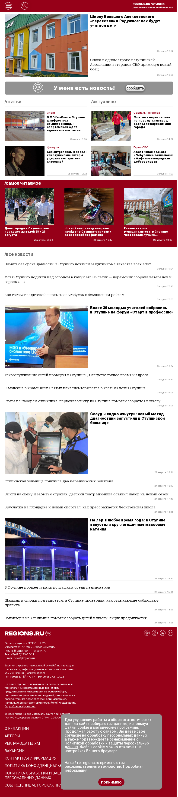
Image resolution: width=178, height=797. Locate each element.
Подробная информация (20, 706)
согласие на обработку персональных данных (106, 735)
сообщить (135, 88)
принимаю (111, 782)
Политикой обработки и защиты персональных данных (107, 745)
